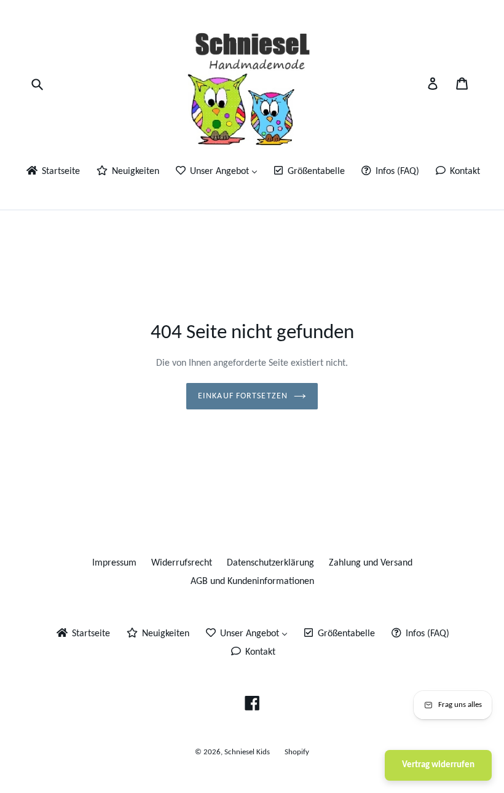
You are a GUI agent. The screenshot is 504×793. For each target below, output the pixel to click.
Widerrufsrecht (181, 563)
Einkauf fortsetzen (243, 396)
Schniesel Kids (247, 752)
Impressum (114, 563)
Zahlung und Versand (370, 563)
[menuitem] (52, 172)
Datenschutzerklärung (270, 563)
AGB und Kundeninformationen (252, 581)
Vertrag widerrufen (438, 765)
